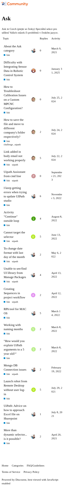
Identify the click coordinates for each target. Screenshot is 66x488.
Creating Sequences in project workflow (14, 293)
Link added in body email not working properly (15, 156)
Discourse (20, 479)
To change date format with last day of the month (14, 253)
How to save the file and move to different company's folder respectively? (14, 128)
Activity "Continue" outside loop (11, 216)
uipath (18, 144)
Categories (17, 465)
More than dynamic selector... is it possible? (15, 434)
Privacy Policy (31, 472)
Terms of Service (11, 472)
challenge (8, 144)
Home (5, 465)
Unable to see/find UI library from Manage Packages (15, 273)
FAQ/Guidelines (35, 465)
